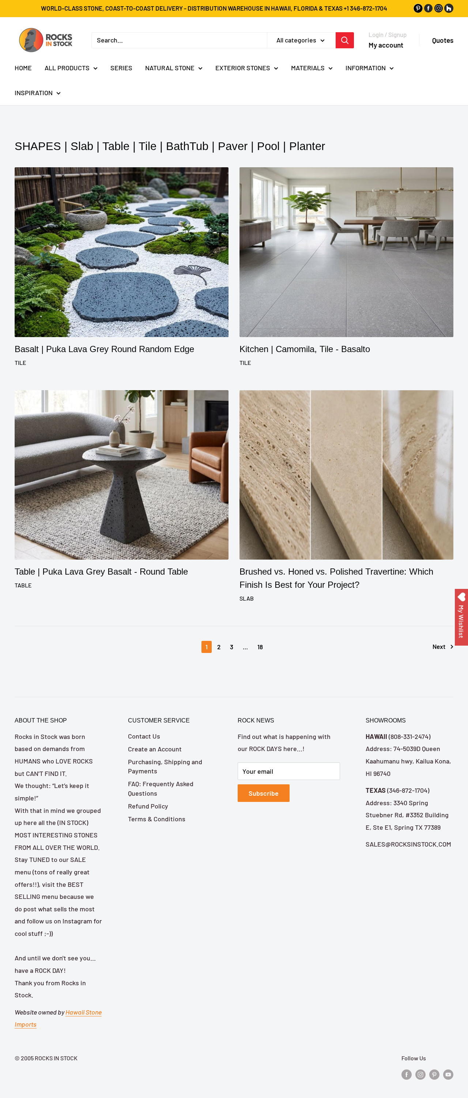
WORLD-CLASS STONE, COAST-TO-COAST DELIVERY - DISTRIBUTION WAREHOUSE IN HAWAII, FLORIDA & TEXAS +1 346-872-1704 (214, 8)
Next (439, 646)
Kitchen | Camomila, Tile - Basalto (304, 349)
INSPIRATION (34, 92)
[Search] (345, 40)
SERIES (121, 68)
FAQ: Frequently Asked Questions (160, 788)
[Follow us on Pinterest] (434, 1074)
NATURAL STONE (170, 68)
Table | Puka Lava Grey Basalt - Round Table (101, 571)
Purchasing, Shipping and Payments (165, 766)
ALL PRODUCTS (67, 68)
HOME (23, 68)
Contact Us (144, 736)
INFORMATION (366, 68)
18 (260, 646)
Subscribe (264, 793)
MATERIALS (308, 68)
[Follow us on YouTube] (448, 1074)
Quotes (442, 40)
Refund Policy (148, 806)
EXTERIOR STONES (242, 68)
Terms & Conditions (156, 819)
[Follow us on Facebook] (406, 1074)
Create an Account (155, 749)
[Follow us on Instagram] (420, 1074)
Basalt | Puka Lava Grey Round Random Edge (104, 349)
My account (386, 44)
